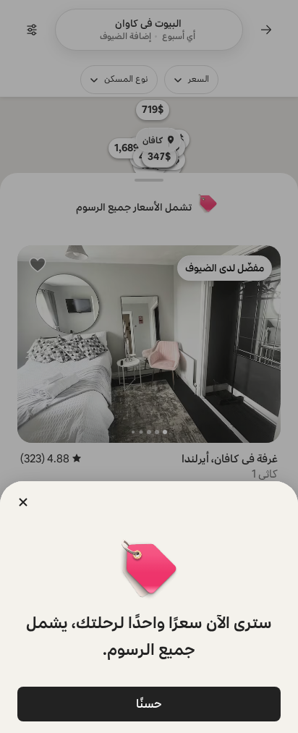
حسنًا (149, 703)
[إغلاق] (23, 502)
